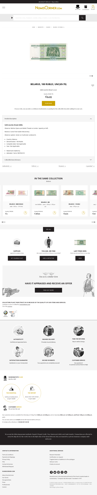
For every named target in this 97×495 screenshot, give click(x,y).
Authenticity (6, 166)
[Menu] (16, 311)
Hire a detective (48, 258)
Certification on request (56, 457)
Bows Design (60, 487)
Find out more (48, 290)
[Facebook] (51, 472)
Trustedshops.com (24, 304)
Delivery (34, 166)
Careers (4, 487)
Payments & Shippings (8, 457)
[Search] (82, 17)
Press (3, 482)
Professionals (6, 484)
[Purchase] (25, 213)
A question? (89, 166)
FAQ (3, 462)
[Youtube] (65, 472)
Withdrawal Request (8, 466)
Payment (61, 166)
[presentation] (6, 76)
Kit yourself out (17, 258)
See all (48, 229)
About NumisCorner (8, 475)
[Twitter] (55, 472)
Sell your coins (54, 462)
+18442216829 (54, 2)
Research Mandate (55, 455)
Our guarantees (6, 480)
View (80, 258)
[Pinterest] (58, 472)
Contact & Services (7, 464)
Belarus (48, 27)
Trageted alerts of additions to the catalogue (62, 459)
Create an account (55, 464)
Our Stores (5, 477)
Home (33, 27)
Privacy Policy (6, 459)
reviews (10, 306)
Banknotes (40, 27)
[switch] (13, 315)
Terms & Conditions (7, 455)
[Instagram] (62, 472)
